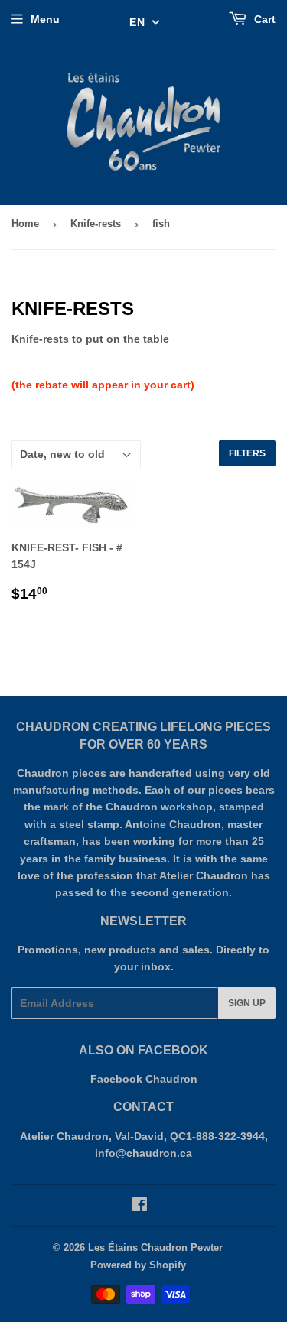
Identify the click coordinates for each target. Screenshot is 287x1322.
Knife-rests (95, 223)
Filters (247, 453)
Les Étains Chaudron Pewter (155, 1247)
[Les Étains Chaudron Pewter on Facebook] (140, 1206)
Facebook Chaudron (143, 1079)
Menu (45, 19)
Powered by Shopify (138, 1265)
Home (25, 223)
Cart (263, 19)
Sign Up (247, 1003)
